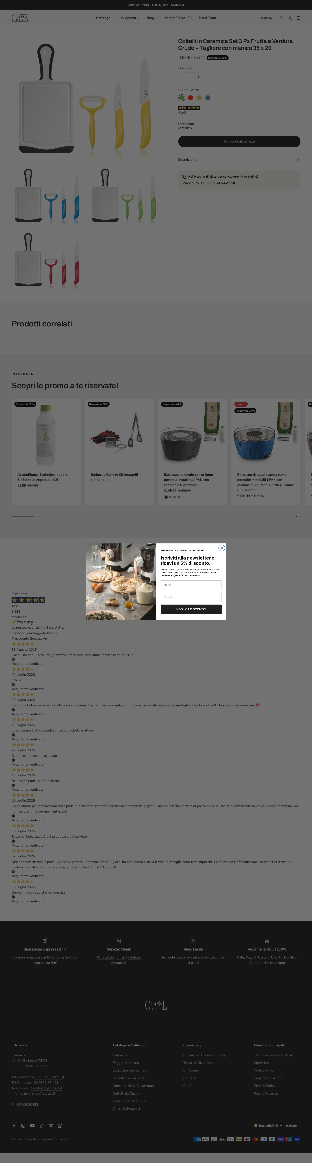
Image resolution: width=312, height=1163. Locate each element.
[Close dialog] (222, 548)
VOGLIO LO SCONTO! (191, 609)
